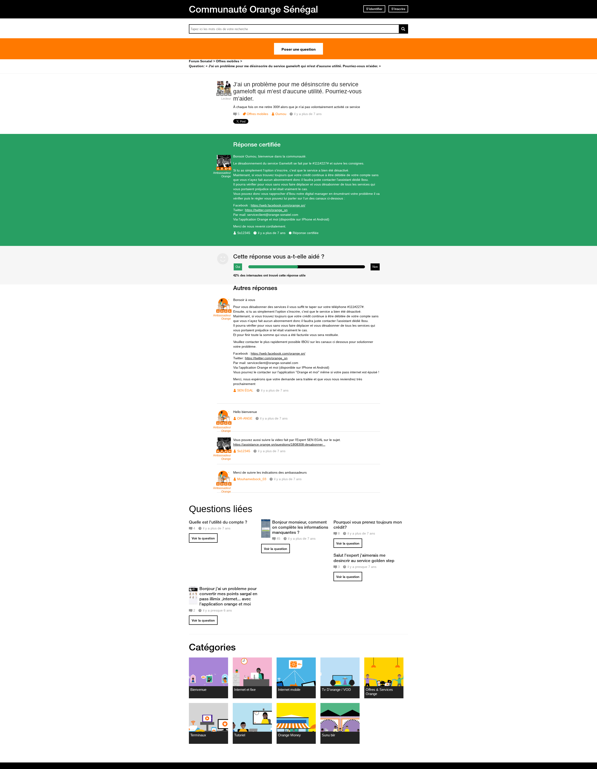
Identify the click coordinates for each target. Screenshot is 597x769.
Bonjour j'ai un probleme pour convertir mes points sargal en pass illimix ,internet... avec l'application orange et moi (228, 596)
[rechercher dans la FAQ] (403, 29)
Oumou (280, 114)
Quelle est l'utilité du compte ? (218, 521)
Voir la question (203, 538)
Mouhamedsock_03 (251, 479)
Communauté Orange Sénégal (253, 9)
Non (375, 267)
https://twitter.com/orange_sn (266, 210)
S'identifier (374, 9)
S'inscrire (398, 9)
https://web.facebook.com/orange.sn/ (278, 205)
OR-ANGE (244, 418)
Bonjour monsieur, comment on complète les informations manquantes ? (300, 527)
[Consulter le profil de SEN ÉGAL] (224, 310)
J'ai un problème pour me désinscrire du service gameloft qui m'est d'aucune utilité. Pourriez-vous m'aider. (297, 91)
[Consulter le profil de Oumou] (224, 93)
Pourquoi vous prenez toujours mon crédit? (367, 524)
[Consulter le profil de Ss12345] (224, 168)
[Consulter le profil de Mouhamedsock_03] (224, 483)
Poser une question (298, 48)
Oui (238, 267)
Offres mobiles (257, 114)
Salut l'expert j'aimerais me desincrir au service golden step (363, 557)
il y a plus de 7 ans (271, 233)
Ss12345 (243, 233)
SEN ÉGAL (245, 390)
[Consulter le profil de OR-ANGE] (224, 422)
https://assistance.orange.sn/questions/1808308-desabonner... (279, 444)
